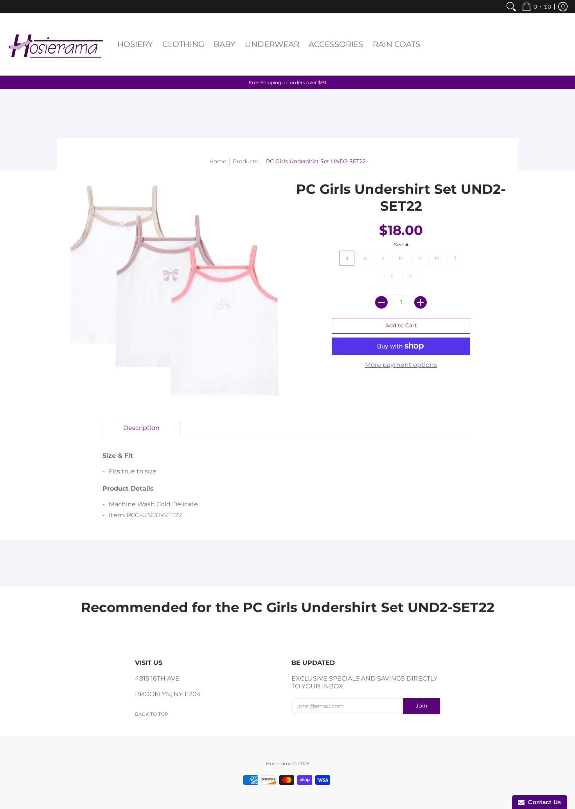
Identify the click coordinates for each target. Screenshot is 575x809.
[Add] (420, 302)
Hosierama (279, 763)
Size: (401, 244)
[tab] (141, 428)
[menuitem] (511, 6)
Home (217, 161)
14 (437, 258)
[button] (536, 6)
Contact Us (543, 802)
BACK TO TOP (151, 714)
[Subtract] (381, 302)
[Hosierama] (57, 44)
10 (401, 258)
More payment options (401, 364)
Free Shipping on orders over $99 (287, 82)
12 (419, 258)
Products (245, 161)
